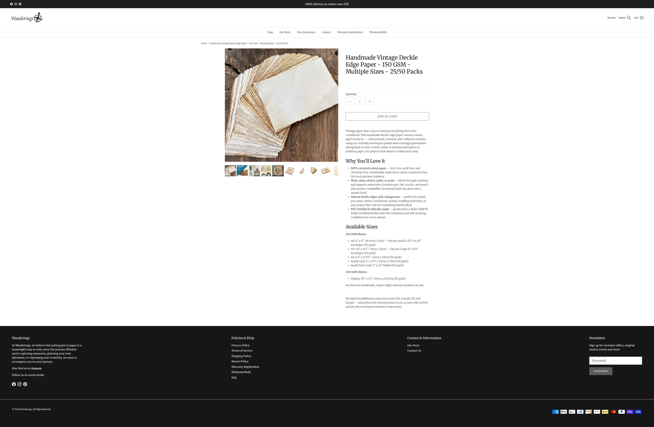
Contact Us (414, 350)
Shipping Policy (241, 356)
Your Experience (306, 32)
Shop (270, 32)
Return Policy (239, 361)
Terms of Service (242, 350)
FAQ (234, 377)
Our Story (285, 32)
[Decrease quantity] (350, 101)
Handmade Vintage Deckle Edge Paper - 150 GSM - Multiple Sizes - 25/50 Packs (249, 43)
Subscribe (601, 371)
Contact (326, 32)
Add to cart (387, 116)
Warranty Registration (350, 32)
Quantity (351, 94)
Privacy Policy (240, 345)
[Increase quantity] (369, 101)
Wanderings (26, 409)
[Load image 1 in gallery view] (281, 105)
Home (204, 43)
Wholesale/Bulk (378, 32)
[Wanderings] (27, 18)
